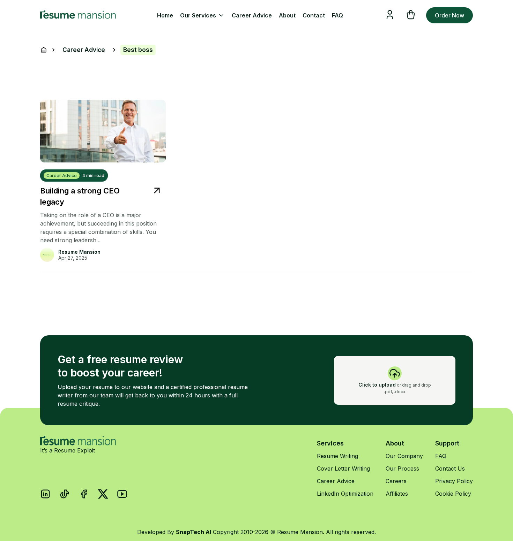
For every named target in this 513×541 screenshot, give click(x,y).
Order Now (449, 15)
